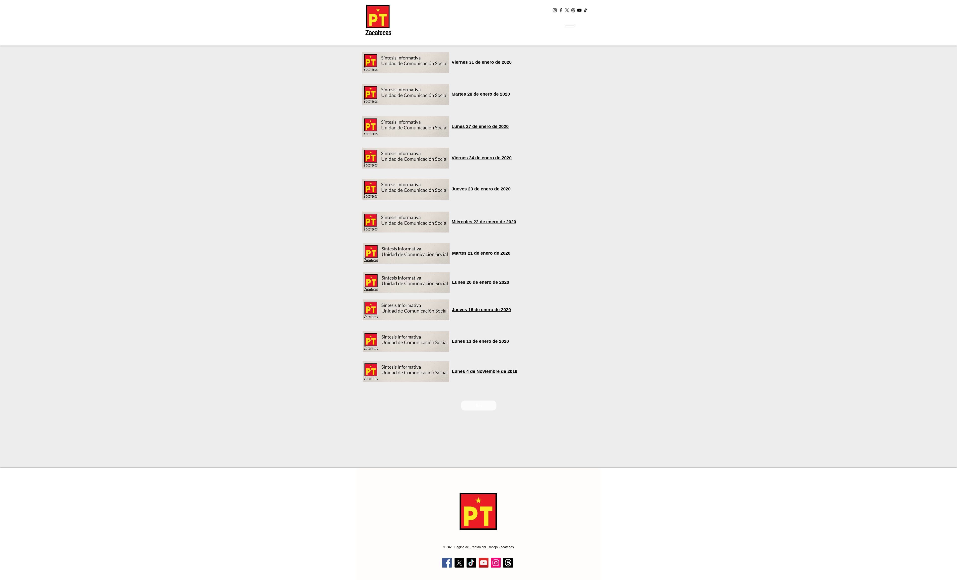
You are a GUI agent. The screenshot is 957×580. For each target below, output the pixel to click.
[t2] (573, 10)
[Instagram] (554, 10)
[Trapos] (508, 563)
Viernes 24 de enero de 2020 (482, 157)
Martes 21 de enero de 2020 (481, 253)
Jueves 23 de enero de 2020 (481, 188)
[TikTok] (585, 10)
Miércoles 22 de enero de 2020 (484, 221)
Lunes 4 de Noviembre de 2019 (484, 371)
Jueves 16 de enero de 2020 (481, 309)
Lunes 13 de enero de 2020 (480, 341)
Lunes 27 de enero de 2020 (480, 126)
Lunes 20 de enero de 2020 (480, 282)
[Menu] (570, 26)
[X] (567, 10)
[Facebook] (560, 10)
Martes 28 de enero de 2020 (481, 94)
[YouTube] (579, 10)
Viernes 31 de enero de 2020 (482, 62)
